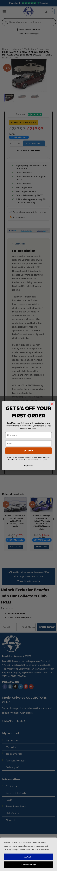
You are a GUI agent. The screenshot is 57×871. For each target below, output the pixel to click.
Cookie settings (28, 864)
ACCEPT (28, 856)
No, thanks (28, 465)
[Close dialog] (52, 404)
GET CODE (28, 450)
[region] (28, 854)
